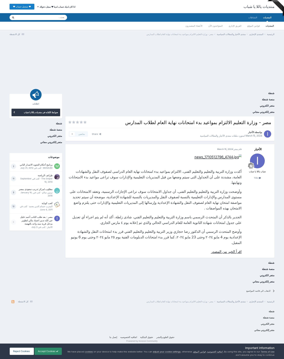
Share (95, 134)
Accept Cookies (47, 351)
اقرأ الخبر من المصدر (226, 252)
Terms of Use (267, 351)
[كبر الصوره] (218, 157)
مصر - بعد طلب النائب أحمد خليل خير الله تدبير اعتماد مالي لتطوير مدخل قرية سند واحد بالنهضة (36, 220)
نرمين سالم (47, 192)
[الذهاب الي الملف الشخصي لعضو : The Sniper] (57, 177)
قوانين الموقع (253, 25)
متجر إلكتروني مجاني (263, 111)
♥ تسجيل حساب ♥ (22, 6)
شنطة (271, 93)
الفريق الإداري (235, 25)
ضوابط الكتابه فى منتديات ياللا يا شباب (41, 112)
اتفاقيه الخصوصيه (128, 337)
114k (256, 178)
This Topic (26, 17)
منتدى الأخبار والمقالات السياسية (215, 135)
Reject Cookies (21, 351)
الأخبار (251, 132)
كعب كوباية (47, 203)
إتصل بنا (113, 337)
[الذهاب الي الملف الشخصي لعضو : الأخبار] (267, 134)
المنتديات (267, 17)
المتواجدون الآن (215, 25)
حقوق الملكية (146, 337)
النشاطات (252, 17)
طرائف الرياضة (45, 175)
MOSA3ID (48, 168)
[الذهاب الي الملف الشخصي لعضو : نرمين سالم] (57, 190)
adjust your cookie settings (167, 351)
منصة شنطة (268, 99)
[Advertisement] (142, 64)
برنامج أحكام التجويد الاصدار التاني (36, 164)
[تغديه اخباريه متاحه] (13, 301)
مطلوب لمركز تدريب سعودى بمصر (36, 189)
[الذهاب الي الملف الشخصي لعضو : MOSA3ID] (57, 166)
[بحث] (13, 17)
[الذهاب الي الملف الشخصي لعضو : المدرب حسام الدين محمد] (57, 204)
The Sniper (47, 178)
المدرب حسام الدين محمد (41, 206)
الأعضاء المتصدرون (193, 25)
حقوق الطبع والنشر (165, 337)
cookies (89, 351)
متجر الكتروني (267, 105)
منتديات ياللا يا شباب (259, 6)
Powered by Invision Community (142, 341)
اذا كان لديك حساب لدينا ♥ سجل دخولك (57, 6)
